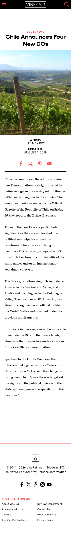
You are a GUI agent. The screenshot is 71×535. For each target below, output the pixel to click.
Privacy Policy (45, 520)
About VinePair (10, 504)
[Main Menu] (4, 4)
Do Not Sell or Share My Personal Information (35, 472)
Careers (6, 514)
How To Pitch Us (47, 514)
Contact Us (43, 509)
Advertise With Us (12, 509)
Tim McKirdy (35, 143)
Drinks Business (43, 215)
